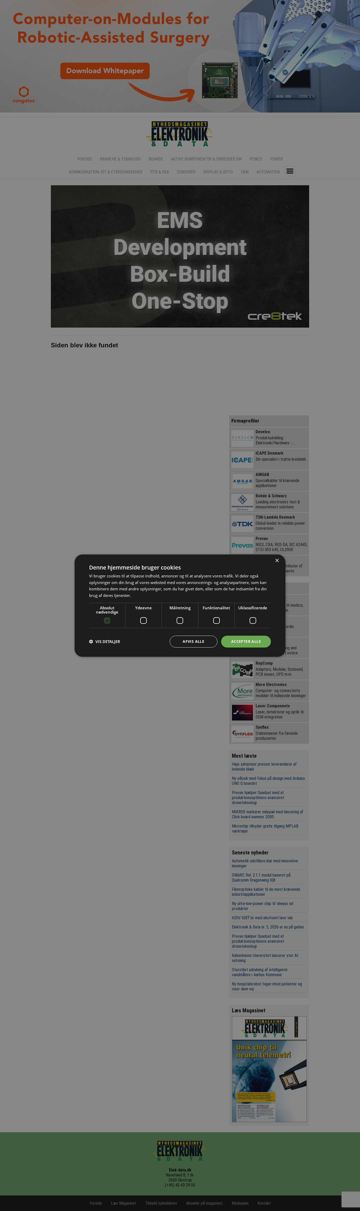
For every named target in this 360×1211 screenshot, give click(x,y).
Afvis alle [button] (193, 641)
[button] (104, 641)
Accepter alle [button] (246, 641)
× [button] (277, 560)
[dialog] (180, 605)
